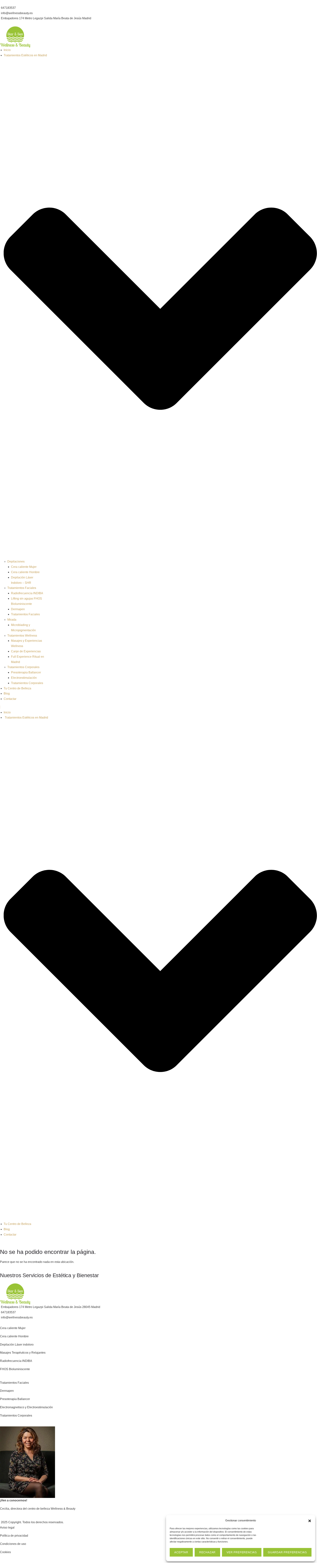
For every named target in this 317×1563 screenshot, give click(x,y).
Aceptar (181, 1552)
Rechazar (207, 1552)
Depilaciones (16, 561)
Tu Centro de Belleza (17, 688)
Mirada (11, 619)
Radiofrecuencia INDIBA (27, 593)
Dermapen (18, 609)
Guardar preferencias (287, 1552)
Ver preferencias (242, 1552)
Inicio (7, 50)
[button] (309, 1520)
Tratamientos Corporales (23, 667)
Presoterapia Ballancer (26, 672)
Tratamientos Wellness (22, 635)
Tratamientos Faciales (21, 587)
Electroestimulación (24, 677)
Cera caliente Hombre (25, 572)
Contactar (10, 698)
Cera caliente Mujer (24, 566)
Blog (7, 693)
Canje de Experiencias (26, 651)
